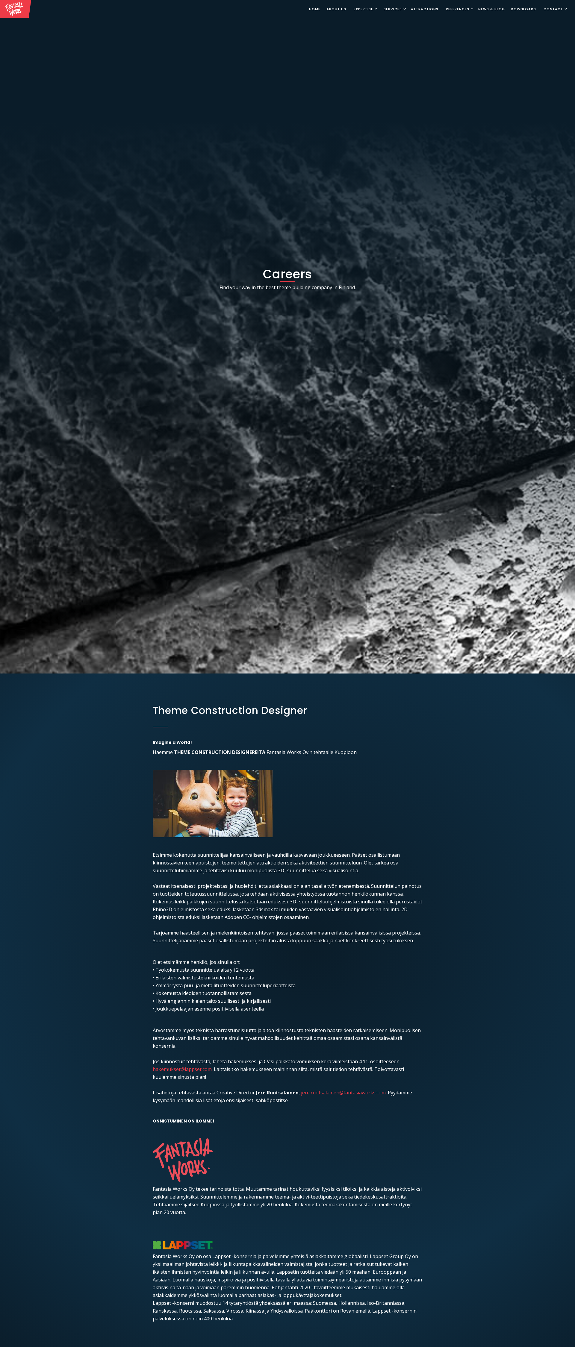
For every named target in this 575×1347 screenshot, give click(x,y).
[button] (364, 9)
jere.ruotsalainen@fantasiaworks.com (343, 1092)
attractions (424, 9)
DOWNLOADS (523, 9)
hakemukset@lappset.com (182, 1069)
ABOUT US (336, 9)
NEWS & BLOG (491, 9)
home (314, 9)
